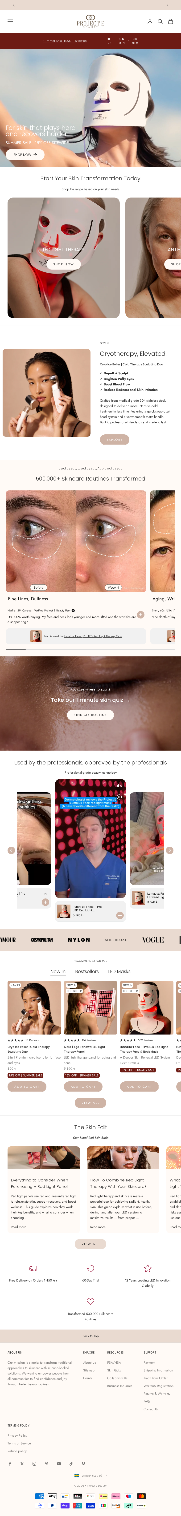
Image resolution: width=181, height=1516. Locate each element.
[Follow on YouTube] (59, 1463)
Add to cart (27, 1086)
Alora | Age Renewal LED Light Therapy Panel (84, 1049)
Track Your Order (156, 1378)
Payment (149, 1362)
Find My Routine (90, 715)
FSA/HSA (114, 1362)
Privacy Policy (17, 1435)
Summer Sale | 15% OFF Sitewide (90, 5)
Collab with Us (117, 1378)
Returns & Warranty (157, 1393)
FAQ (147, 1401)
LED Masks (119, 971)
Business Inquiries (119, 1385)
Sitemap (89, 1370)
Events (87, 1378)
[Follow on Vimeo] (83, 1463)
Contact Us (151, 1409)
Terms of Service (19, 1443)
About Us (89, 1362)
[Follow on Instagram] (34, 1463)
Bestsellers (87, 971)
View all (90, 1102)
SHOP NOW (63, 264)
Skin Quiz (114, 1370)
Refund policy (17, 1451)
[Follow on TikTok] (71, 1463)
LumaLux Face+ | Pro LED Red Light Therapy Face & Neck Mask (144, 1049)
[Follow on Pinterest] (46, 1463)
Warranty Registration (158, 1385)
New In (58, 971)
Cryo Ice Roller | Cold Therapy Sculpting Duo (29, 1049)
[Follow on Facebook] (10, 1463)
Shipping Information (158, 1370)
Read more (18, 1227)
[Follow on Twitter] (22, 1463)
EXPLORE (115, 439)
